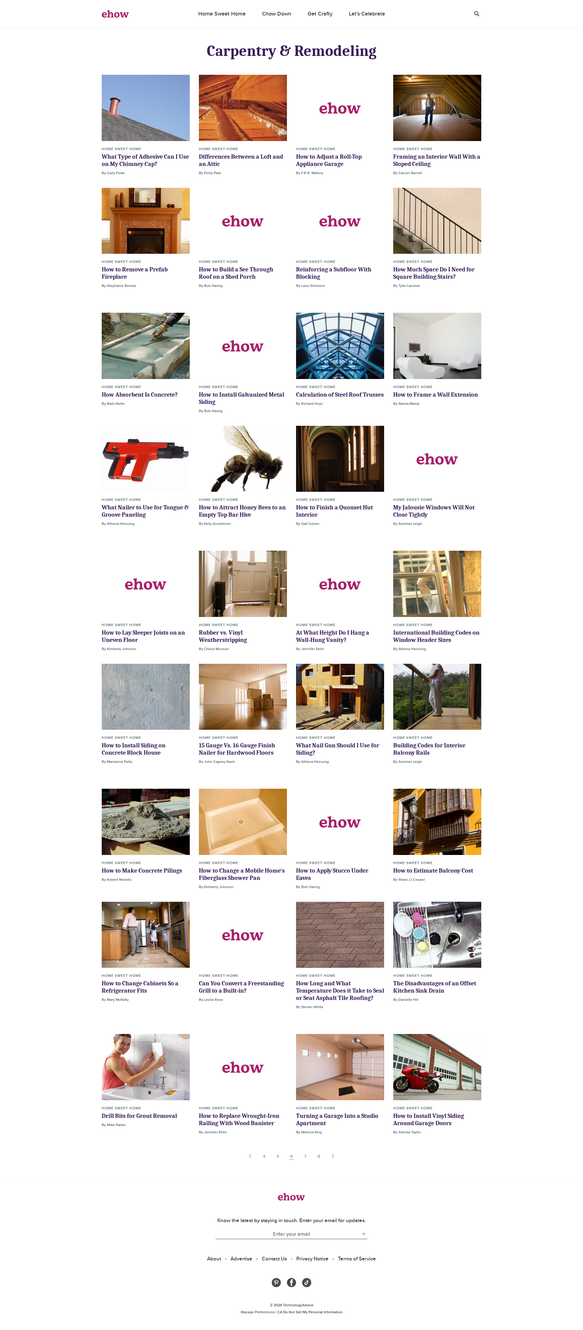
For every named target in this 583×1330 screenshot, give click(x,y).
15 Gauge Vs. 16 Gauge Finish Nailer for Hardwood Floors (237, 749)
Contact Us (274, 1258)
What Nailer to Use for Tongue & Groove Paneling (145, 511)
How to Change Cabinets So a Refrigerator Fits (140, 987)
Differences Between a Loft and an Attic (241, 160)
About (214, 1258)
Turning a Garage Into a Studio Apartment (337, 1119)
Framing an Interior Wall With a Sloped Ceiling (436, 160)
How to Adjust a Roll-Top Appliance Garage (329, 160)
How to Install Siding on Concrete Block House (133, 749)
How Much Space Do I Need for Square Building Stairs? (434, 273)
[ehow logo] (115, 14)
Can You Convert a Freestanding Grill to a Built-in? (241, 987)
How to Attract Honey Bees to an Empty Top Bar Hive (242, 511)
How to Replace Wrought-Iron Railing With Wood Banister (239, 1119)
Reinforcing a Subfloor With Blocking (333, 273)
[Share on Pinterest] (276, 1282)
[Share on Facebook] (291, 1282)
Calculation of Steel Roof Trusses (340, 394)
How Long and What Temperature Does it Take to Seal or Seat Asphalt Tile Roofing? (340, 990)
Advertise (241, 1258)
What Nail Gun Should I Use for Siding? (337, 749)
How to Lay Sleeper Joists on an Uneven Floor (143, 636)
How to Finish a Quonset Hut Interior (334, 511)
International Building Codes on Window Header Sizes (436, 636)
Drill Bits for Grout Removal (139, 1115)
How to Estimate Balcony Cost (433, 870)
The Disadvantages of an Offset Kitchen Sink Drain (434, 987)
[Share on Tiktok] (306, 1282)
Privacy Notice (312, 1258)
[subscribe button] (363, 1234)
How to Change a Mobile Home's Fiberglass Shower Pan (242, 874)
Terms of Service (357, 1258)
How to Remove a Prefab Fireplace (135, 273)
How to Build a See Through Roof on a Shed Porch (236, 273)
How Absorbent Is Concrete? (140, 394)
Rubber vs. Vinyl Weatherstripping (223, 636)
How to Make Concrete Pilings (142, 870)
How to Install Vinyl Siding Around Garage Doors (428, 1119)
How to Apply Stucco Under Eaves (332, 874)
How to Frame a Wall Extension (435, 394)
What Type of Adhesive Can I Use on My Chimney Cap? (145, 160)
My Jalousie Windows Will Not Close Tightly (434, 511)
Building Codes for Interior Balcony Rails (429, 749)
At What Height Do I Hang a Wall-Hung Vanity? (332, 636)
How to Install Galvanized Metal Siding (241, 398)
